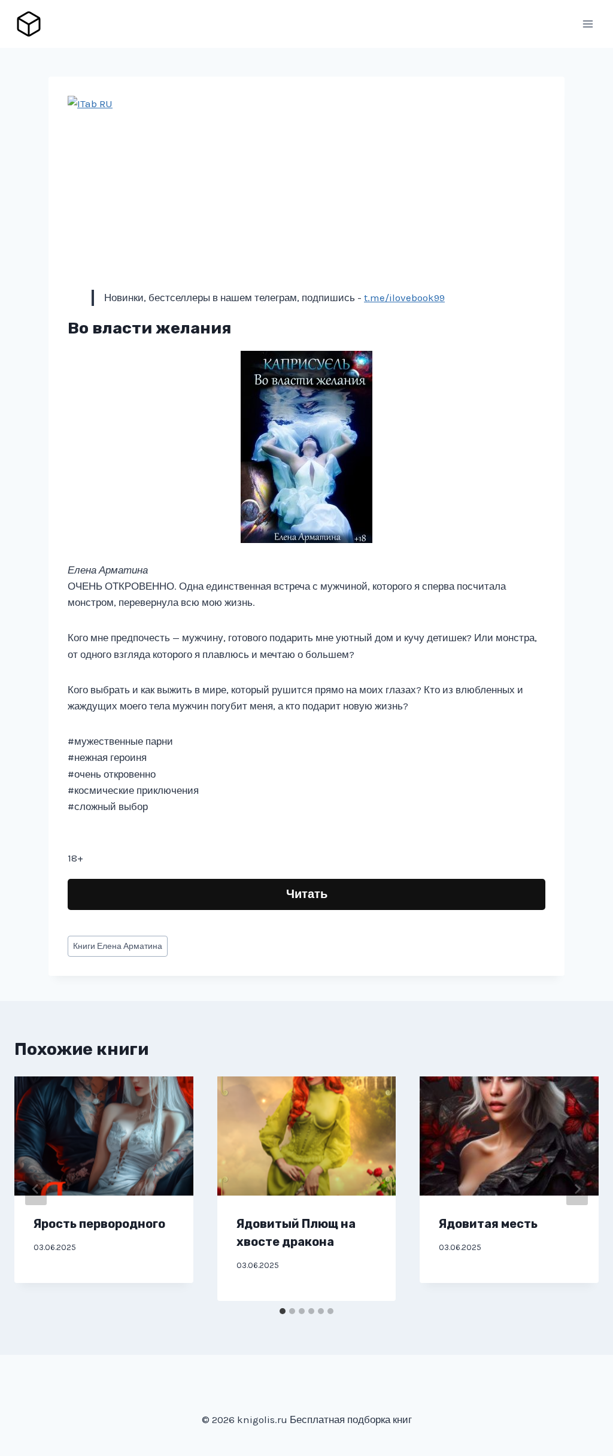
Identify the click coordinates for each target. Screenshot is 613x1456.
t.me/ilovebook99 (404, 298)
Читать (306, 894)
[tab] (283, 1311)
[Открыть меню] (587, 23)
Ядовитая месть (488, 1224)
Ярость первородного (99, 1224)
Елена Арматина (117, 946)
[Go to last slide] (36, 1189)
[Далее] (577, 1189)
